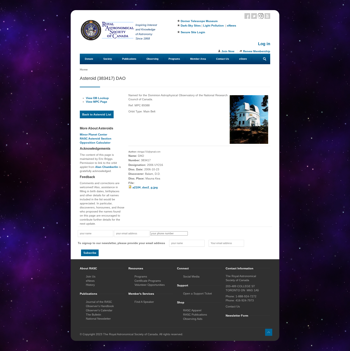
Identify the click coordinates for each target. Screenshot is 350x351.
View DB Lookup (97, 98)
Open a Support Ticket (197, 293)
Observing (152, 59)
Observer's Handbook (100, 306)
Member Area (198, 59)
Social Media (191, 276)
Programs (174, 59)
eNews (231, 25)
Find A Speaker (144, 301)
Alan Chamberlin (106, 167)
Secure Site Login (193, 32)
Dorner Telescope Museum (199, 21)
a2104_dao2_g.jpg (145, 187)
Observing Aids (192, 318)
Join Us (90, 276)
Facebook (247, 16)
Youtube (267, 16)
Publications (129, 59)
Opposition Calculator (95, 142)
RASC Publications (195, 314)
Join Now (227, 51)
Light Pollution (213, 25)
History (90, 284)
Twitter (254, 16)
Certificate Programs (147, 280)
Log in (264, 44)
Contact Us (222, 59)
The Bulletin (93, 314)
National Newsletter (98, 318)
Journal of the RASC (99, 301)
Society (107, 59)
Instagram (261, 16)
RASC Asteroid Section (95, 138)
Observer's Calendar (99, 310)
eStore (243, 59)
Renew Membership (256, 51)
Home (84, 69)
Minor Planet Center (93, 134)
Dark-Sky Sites (191, 25)
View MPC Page (96, 101)
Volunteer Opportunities (149, 284)
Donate (89, 59)
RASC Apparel (192, 310)
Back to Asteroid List (96, 114)
